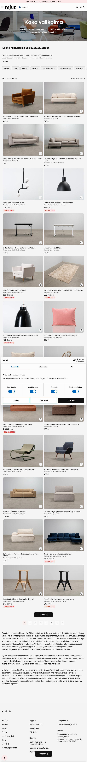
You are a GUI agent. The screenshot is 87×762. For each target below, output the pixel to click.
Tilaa (43, 391)
